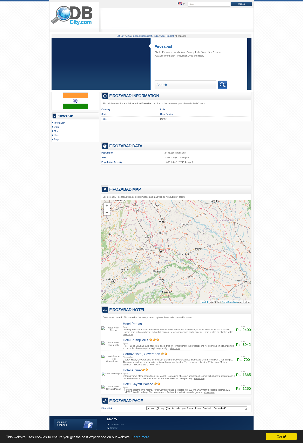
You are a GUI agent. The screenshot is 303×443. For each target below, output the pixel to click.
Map (56, 131)
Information (59, 123)
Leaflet (204, 302)
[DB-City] (71, 25)
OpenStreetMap (230, 302)
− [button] (107, 212)
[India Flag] (75, 108)
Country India (193, 52)
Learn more (140, 436)
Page (56, 139)
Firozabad (163, 46)
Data (56, 127)
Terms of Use (117, 424)
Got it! (281, 436)
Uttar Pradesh (167, 114)
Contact (114, 428)
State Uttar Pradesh (211, 52)
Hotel (200, 55)
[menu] (181, 4)
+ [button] (107, 205)
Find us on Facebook (61, 423)
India (162, 109)
